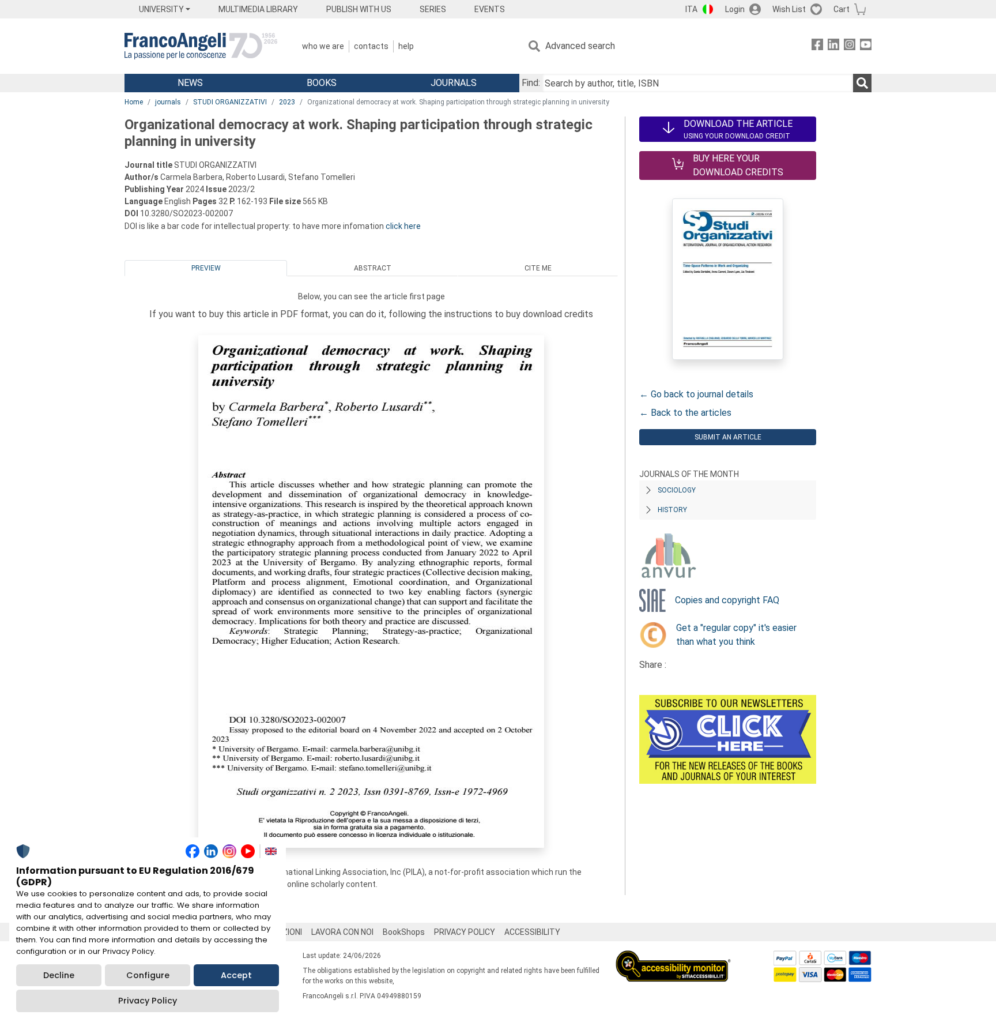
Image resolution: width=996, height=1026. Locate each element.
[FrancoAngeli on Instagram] (849, 46)
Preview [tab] (206, 268)
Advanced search (580, 45)
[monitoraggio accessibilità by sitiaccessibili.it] (673, 957)
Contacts (371, 46)
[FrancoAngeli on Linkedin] (833, 46)
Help (406, 46)
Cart (841, 9)
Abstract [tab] (372, 268)
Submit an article (728, 437)
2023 (287, 102)
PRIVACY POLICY (464, 932)
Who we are (323, 46)
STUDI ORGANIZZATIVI (230, 102)
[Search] (862, 83)
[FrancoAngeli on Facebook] (817, 46)
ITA (691, 9)
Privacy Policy (147, 1000)
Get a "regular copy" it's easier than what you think (736, 634)
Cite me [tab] (538, 268)
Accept (236, 975)
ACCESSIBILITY (532, 932)
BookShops (404, 932)
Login (735, 9)
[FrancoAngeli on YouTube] (865, 46)
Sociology (677, 490)
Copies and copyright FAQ (727, 600)
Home (133, 102)
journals (168, 102)
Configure (147, 975)
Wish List (789, 9)
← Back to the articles (685, 412)
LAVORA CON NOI (342, 932)
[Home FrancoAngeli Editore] (200, 46)
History (672, 510)
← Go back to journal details (696, 394)
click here (403, 226)
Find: (531, 82)
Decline (58, 975)
